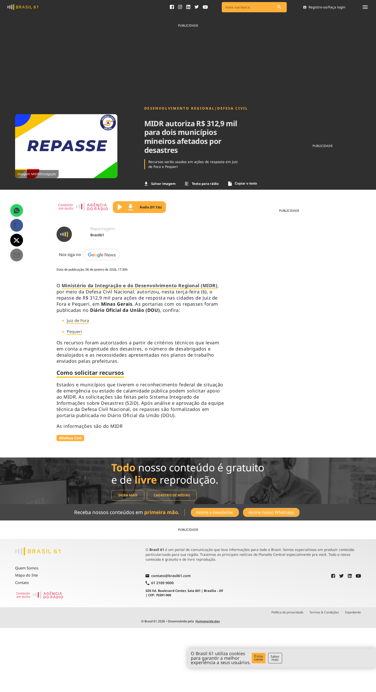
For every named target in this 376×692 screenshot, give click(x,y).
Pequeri (74, 331)
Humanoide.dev (207, 621)
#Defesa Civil (70, 437)
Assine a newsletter (215, 512)
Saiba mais (127, 495)
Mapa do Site (26, 575)
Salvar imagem (163, 183)
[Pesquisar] (279, 7)
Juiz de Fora (78, 320)
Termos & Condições (324, 612)
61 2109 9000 (162, 583)
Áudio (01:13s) (151, 207)
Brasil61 (97, 234)
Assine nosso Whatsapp (271, 512)
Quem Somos (26, 568)
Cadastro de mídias (172, 495)
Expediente (353, 612)
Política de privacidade (287, 612)
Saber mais (275, 658)
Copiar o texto (246, 183)
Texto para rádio (205, 183)
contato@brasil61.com (171, 576)
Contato (22, 582)
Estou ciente (258, 658)
